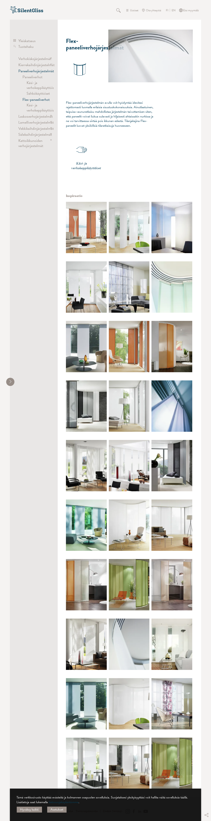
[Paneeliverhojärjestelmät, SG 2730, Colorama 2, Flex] (86, 227)
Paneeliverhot (32, 77)
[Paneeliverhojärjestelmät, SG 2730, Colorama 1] (171, 287)
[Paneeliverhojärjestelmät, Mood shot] (171, 406)
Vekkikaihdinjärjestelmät (33, 128)
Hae (120, 10)
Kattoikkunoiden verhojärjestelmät (30, 143)
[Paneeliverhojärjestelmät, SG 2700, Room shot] (129, 287)
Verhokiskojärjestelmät (33, 58)
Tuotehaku (26, 46)
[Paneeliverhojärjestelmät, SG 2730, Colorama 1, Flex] (129, 227)
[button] (206, 784)
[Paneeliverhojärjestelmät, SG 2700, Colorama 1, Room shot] (171, 227)
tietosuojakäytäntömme (64, 802)
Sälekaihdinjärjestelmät (33, 134)
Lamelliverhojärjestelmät (33, 122)
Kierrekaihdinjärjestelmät (33, 65)
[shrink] (10, 382)
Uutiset (134, 10)
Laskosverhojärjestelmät (33, 116)
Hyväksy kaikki (29, 809)
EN (174, 10)
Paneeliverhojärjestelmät (33, 71)
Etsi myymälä (191, 10)
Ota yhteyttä (153, 10)
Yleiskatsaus (26, 41)
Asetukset (56, 809)
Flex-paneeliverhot (36, 99)
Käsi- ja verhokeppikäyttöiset (42, 85)
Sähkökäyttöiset (38, 93)
